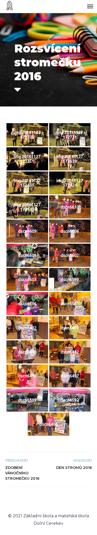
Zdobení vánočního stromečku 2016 (22, 473)
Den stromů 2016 (74, 467)
